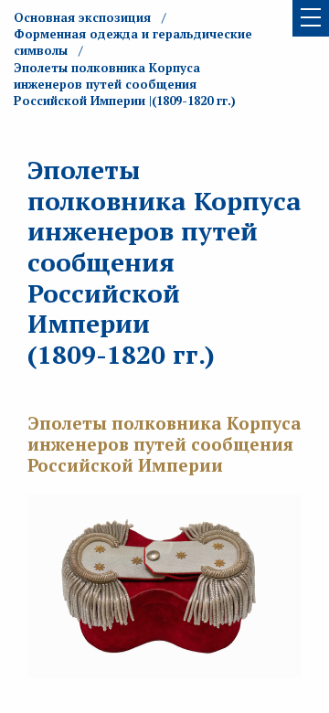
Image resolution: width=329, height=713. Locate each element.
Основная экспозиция (82, 17)
